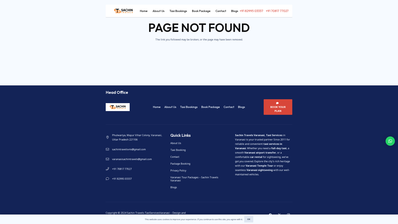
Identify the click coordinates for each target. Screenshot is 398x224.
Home (157, 107)
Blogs (241, 107)
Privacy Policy (178, 170)
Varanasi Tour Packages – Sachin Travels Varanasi (194, 179)
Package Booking (180, 163)
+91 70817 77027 (122, 169)
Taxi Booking (178, 150)
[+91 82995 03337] (109, 178)
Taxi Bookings (189, 107)
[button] (390, 141)
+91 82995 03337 (122, 178)
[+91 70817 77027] (109, 168)
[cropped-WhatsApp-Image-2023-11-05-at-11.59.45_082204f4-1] (123, 11)
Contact (229, 107)
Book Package (210, 107)
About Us (170, 107)
